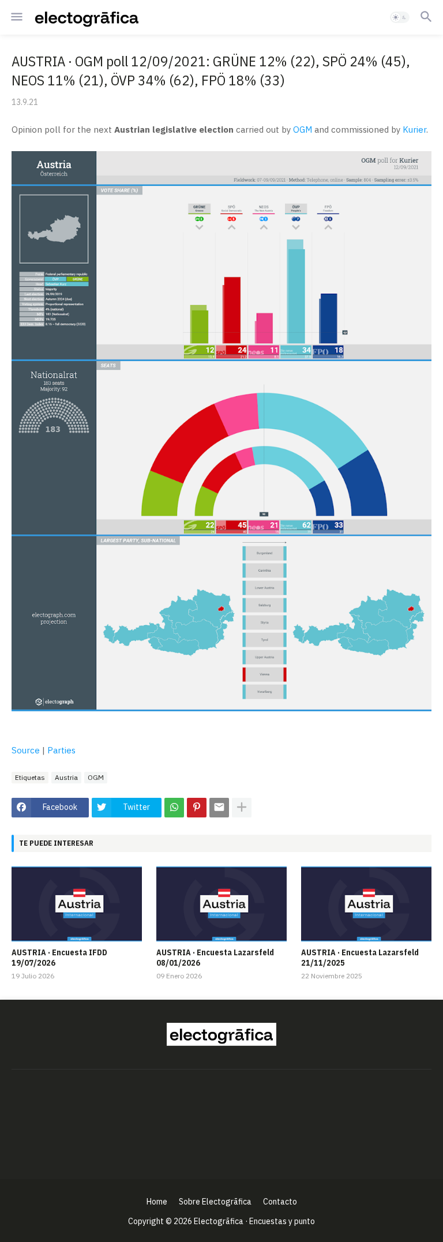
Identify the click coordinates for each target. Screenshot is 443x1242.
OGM (302, 129)
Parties (61, 750)
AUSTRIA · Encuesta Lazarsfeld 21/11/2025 (360, 957)
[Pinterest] (197, 807)
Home (157, 1201)
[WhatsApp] (174, 807)
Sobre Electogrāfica (215, 1201)
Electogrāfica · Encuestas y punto (254, 1221)
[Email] (219, 807)
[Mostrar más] (241, 807)
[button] (16, 17)
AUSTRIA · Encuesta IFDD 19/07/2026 (59, 957)
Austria (66, 777)
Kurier (414, 129)
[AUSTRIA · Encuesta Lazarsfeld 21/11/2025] (366, 903)
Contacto (280, 1201)
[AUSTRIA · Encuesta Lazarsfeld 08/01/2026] (221, 903)
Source (26, 750)
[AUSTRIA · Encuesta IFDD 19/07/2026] (77, 903)
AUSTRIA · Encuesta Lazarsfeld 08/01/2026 (215, 957)
